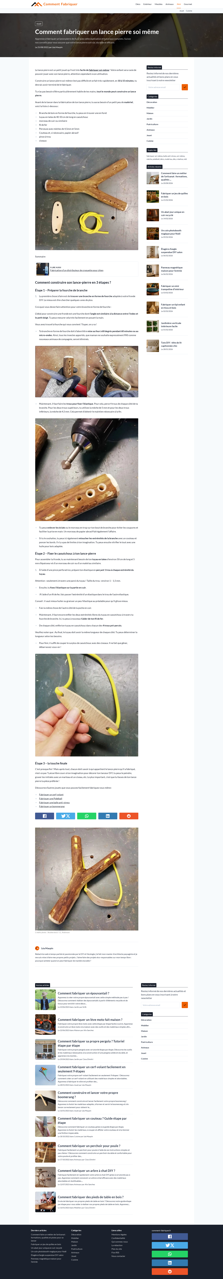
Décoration (152, 102)
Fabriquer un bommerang (52, 806)
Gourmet (188, 4)
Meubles (158, 4)
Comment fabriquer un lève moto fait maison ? (90, 1019)
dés (174, 159)
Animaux (170, 4)
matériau (168, 159)
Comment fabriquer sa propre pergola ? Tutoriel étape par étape (91, 1043)
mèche (149, 159)
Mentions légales (119, 1234)
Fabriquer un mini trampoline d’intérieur (172, 288)
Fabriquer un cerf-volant (51, 794)
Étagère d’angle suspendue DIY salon (171, 251)
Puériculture (152, 124)
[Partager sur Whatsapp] (86, 816)
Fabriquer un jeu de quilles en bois (174, 195)
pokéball (156, 159)
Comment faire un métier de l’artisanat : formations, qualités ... (174, 176)
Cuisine (189, 11)
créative (179, 159)
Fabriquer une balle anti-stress (54, 802)
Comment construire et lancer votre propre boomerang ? (88, 1095)
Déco (138, 4)
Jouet (182, 11)
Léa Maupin (57, 47)
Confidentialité (118, 1238)
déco (162, 159)
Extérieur (147, 4)
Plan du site (117, 1249)
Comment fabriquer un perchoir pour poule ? (89, 1146)
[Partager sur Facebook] (44, 816)
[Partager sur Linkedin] (107, 816)
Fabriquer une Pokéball (50, 798)
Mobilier (150, 107)
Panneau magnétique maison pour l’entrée (172, 269)
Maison (150, 113)
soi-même (181, 156)
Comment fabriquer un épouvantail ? (83, 993)
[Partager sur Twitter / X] (65, 816)
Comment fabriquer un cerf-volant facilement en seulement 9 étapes (92, 1069)
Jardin (149, 118)
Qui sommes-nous (120, 1241)
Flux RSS (115, 1252)
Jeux (179, 4)
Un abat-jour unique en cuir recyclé (172, 213)
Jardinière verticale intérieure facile (171, 325)
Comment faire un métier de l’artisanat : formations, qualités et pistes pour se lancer (48, 1237)
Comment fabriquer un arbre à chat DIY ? (86, 1170)
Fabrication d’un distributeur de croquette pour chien (76, 270)
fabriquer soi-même (99, 70)
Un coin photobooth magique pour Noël (171, 232)
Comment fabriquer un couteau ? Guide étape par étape (92, 1120)
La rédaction (117, 1245)
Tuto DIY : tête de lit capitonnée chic (171, 344)
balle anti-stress (169, 156)
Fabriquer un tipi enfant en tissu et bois (173, 306)
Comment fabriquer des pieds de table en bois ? (91, 1197)
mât (185, 159)
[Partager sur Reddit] (128, 816)
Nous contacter (118, 1256)
